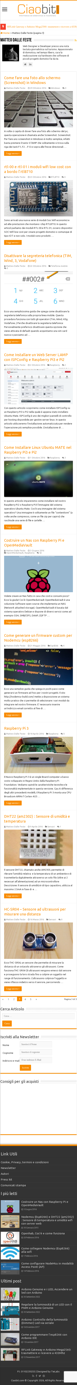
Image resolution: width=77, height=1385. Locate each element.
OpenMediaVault (15, 553)
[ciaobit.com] (38, 9)
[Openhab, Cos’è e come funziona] (10, 1238)
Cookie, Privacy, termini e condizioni (25, 1162)
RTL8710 (55, 177)
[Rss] (33, 1376)
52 (40, 553)
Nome (6, 1045)
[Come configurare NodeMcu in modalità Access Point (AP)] (10, 1268)
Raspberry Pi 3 (16, 728)
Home (6, 33)
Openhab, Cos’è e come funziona (43, 1233)
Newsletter (8, 1168)
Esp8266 (54, 646)
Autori (5, 1173)
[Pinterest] (43, 1376)
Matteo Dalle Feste (15, 88)
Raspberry (55, 365)
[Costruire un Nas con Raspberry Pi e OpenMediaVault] (10, 1206)
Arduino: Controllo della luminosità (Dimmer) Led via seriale (44, 1321)
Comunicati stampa (13, 1185)
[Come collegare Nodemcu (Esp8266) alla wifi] (10, 1253)
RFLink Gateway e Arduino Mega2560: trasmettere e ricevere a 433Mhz (46, 1351)
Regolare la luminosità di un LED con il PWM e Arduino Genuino (46, 1306)
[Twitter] (39, 1376)
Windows (55, 88)
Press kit (6, 1179)
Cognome (8, 1053)
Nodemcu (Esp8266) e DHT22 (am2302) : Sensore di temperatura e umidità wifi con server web (47, 1220)
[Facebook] (36, 1376)
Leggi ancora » (12, 153)
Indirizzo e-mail (11, 1060)
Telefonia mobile (59, 266)
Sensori (51, 827)
